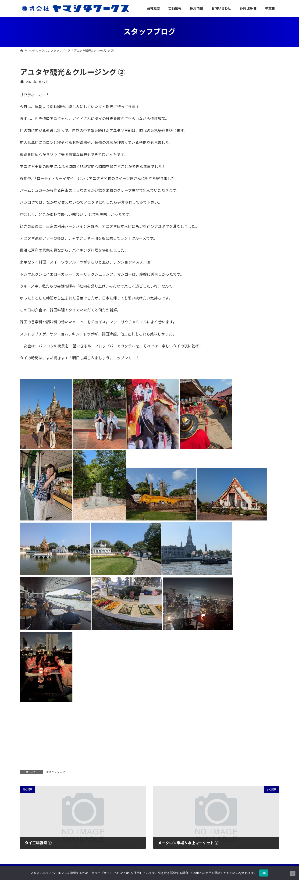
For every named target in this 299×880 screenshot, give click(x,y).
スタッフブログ (55, 772)
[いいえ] (292, 873)
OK (264, 873)
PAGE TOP (287, 849)
